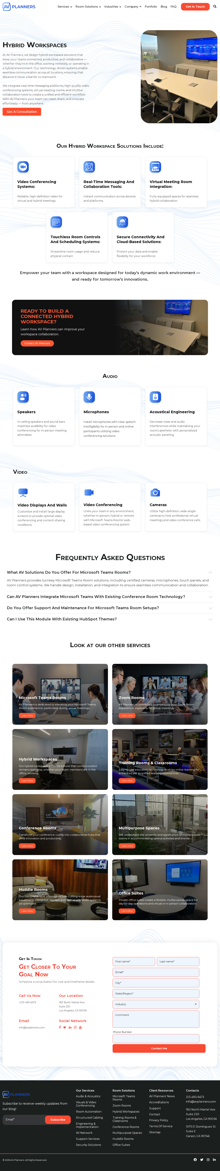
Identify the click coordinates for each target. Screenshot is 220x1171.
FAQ (173, 6)
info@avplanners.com (201, 1101)
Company (132, 6)
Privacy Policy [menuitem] (158, 1120)
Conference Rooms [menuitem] (126, 1127)
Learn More (27, 715)
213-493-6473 (195, 1097)
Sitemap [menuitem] (155, 1132)
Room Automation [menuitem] (88, 1111)
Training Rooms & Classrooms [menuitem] (125, 1119)
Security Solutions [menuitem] (88, 1145)
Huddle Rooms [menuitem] (123, 1138)
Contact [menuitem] (154, 1114)
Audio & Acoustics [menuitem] (88, 1096)
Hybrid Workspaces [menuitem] (126, 1111)
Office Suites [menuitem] (121, 1145)
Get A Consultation (22, 112)
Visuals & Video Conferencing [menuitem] (86, 1104)
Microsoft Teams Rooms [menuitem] (124, 1098)
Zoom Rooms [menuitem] (122, 1105)
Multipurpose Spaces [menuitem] (127, 1132)
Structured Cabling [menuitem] (89, 1117)
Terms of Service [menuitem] (161, 1126)
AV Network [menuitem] (84, 1132)
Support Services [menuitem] (88, 1138)
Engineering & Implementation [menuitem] (87, 1125)
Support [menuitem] (155, 1108)
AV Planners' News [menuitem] (162, 1096)
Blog (164, 6)
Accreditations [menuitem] (159, 1102)
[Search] (214, 7)
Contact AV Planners (37, 343)
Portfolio (151, 6)
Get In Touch (195, 6)
